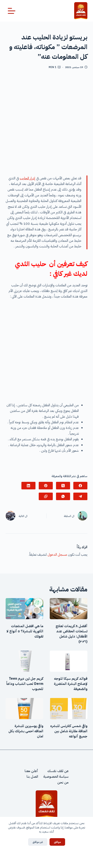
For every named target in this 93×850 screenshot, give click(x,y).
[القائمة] (11, 11)
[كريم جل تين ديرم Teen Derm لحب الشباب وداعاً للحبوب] (24, 661)
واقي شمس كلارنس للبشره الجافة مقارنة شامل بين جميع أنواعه (68, 731)
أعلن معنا (31, 771)
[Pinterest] (46, 485)
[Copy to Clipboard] (46, 496)
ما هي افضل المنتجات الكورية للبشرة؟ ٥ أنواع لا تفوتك (24, 631)
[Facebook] (80, 485)
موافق (57, 842)
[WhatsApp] (63, 496)
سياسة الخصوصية (56, 776)
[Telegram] (80, 496)
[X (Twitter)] (63, 485)
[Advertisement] (46, 124)
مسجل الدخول (57, 554)
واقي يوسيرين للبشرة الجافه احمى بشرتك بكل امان (25, 731)
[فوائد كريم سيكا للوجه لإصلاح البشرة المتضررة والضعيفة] (68, 661)
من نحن (63, 782)
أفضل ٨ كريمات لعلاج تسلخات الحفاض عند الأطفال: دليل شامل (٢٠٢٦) (71, 634)
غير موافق (37, 842)
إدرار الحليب (27, 178)
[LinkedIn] (28, 485)
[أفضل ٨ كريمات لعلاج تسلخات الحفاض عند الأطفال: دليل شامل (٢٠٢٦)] (68, 608)
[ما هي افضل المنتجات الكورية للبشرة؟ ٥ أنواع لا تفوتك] (24, 608)
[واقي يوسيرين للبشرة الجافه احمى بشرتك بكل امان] (24, 708)
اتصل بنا (32, 776)
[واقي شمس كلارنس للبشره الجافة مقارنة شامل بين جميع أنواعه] (68, 708)
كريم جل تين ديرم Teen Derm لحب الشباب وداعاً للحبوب (24, 684)
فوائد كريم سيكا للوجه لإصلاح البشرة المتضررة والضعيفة (70, 684)
